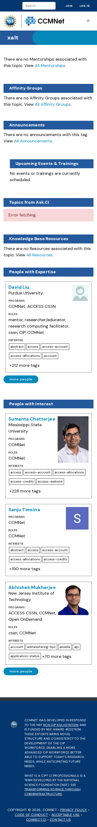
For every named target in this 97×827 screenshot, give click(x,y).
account (50, 356)
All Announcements (33, 141)
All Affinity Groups (53, 104)
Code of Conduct (31, 815)
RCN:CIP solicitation (61, 725)
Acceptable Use (65, 815)
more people (21, 379)
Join (69, 6)
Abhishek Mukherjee (32, 587)
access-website (50, 481)
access (33, 346)
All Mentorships (50, 65)
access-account (55, 346)
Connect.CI (36, 820)
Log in (85, 6)
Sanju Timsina (24, 510)
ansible (65, 647)
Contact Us (60, 820)
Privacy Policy (73, 810)
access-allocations (25, 356)
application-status (25, 656)
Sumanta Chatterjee (31, 419)
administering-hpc (41, 647)
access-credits (22, 481)
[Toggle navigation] (88, 21)
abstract (17, 346)
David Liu (18, 287)
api (76, 647)
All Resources (39, 255)
